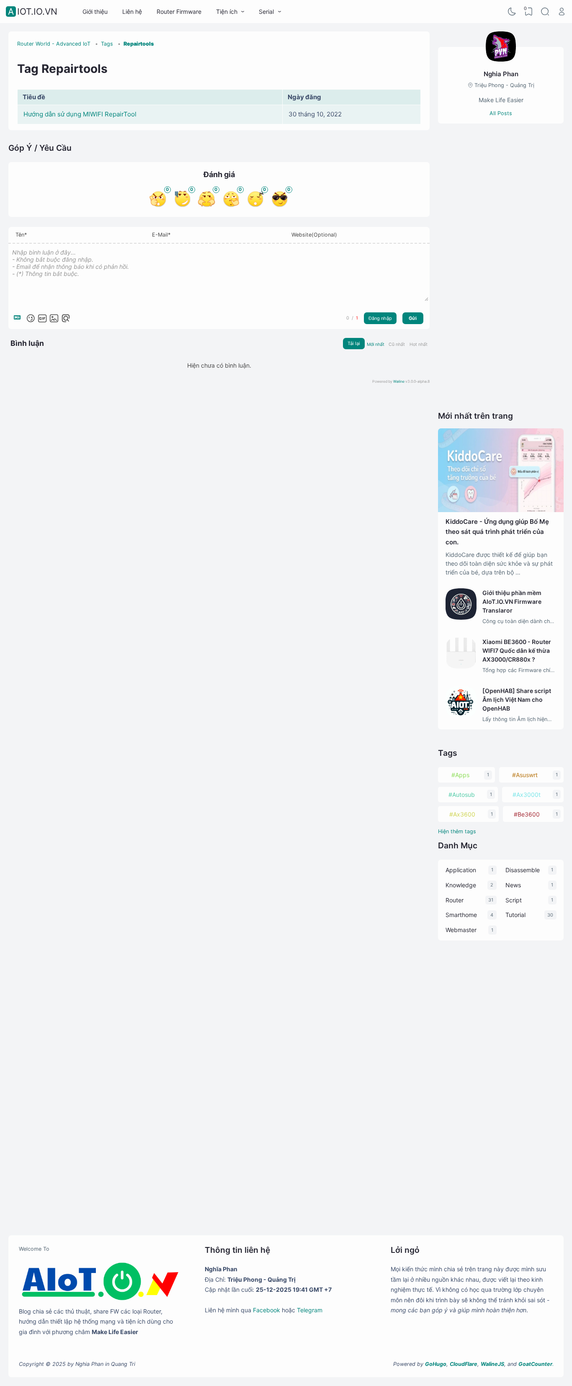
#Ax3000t (527, 794)
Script (513, 900)
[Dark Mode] (512, 11)
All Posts (501, 113)
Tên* (21, 235)
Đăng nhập (380, 318)
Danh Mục (457, 845)
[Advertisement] (501, 266)
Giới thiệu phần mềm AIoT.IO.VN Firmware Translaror (511, 601)
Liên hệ (132, 11)
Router (455, 900)
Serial (266, 11)
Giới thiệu (95, 11)
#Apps (460, 774)
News (513, 885)
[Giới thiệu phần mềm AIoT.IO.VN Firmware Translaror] (461, 617)
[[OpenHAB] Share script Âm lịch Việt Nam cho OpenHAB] (461, 715)
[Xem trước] (66, 318)
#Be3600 (527, 814)
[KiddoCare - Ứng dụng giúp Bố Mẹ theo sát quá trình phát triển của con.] (501, 509)
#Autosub (461, 794)
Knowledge (461, 885)
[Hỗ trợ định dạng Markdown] (19, 318)
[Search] (545, 11)
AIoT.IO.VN (32, 11)
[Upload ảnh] (54, 318)
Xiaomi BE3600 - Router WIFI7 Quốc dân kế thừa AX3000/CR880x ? (516, 650)
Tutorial (515, 914)
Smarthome (461, 914)
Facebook (266, 1310)
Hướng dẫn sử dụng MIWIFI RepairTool (80, 114)
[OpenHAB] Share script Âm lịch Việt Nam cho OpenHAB (516, 699)
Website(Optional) (314, 235)
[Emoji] (31, 318)
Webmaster (461, 929)
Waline (399, 381)
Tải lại (354, 343)
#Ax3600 (462, 814)
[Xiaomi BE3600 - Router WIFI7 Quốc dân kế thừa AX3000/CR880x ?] (461, 666)
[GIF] (42, 318)
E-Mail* (161, 235)
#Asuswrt (525, 774)
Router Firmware (179, 11)
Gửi (413, 318)
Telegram (309, 1310)
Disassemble (522, 869)
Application (461, 869)
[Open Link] (561, 11)
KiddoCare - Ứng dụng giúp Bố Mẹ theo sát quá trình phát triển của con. (497, 532)
